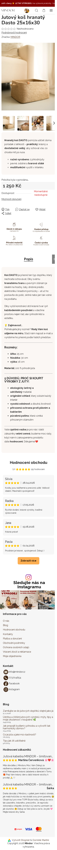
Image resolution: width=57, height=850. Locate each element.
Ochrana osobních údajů (16, 647)
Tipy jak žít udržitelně (14, 740)
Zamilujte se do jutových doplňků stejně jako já (28, 711)
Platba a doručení (12, 638)
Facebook (14, 683)
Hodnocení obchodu (28, 462)
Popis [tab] (28, 259)
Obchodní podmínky (14, 643)
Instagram (14, 689)
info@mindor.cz (17, 671)
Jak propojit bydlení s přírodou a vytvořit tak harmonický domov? (26, 727)
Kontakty (8, 634)
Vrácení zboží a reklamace (17, 651)
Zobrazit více (28, 560)
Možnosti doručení (11, 199)
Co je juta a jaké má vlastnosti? (19, 734)
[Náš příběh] (27, 10)
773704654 (15, 677)
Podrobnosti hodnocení (14, 32)
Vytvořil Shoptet (21, 840)
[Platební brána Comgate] (18, 829)
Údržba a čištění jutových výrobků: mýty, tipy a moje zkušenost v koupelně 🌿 (28, 718)
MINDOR (15, 37)
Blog (5, 625)
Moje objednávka (12, 656)
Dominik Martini (40, 840)
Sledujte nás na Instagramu (29, 585)
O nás (6, 620)
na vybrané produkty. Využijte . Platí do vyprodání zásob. (28, 3)
